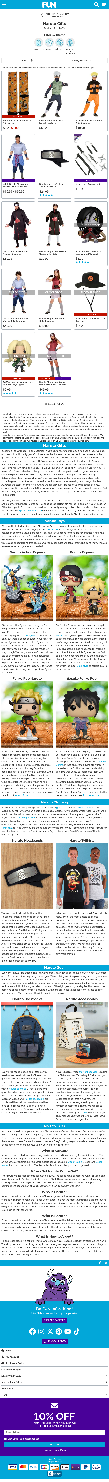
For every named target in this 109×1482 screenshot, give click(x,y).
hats (85, 1112)
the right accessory (89, 1072)
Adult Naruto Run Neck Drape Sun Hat (91, 319)
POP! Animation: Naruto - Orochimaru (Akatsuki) (88, 252)
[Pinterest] (58, 1331)
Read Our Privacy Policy (54, 1450)
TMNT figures (29, 635)
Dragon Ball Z (74, 1162)
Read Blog (56, 1341)
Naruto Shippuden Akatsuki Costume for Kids (53, 252)
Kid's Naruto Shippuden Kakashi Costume (51, 121)
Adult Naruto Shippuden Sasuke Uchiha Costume (15, 185)
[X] (50, 1331)
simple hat (7, 827)
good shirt (61, 807)
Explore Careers (54, 1320)
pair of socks (84, 807)
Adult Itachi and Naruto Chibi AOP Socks (18, 121)
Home (9, 1350)
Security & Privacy (11, 1376)
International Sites (11, 1382)
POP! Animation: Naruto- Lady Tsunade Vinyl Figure (18, 383)
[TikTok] (76, 1331)
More (4, 1395)
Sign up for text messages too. (24, 1438)
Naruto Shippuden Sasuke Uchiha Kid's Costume (16, 319)
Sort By (79, 60)
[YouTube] (67, 1331)
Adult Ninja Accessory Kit (88, 184)
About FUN (7, 1388)
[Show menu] (4, 4)
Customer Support (11, 1369)
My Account (12, 1357)
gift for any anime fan (30, 510)
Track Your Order (15, 1363)
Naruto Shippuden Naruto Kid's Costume (89, 121)
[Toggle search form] (96, 4)
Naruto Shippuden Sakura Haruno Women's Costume (52, 383)
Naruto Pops (21, 795)
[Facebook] (32, 1331)
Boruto (59, 635)
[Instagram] (41, 1331)
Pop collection (91, 795)
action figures (51, 529)
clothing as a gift (27, 817)
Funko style (82, 666)
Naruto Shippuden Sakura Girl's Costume (52, 319)
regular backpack (17, 1089)
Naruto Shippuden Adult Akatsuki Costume (15, 252)
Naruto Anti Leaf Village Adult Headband (51, 185)
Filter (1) (26, 60)
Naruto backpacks (34, 1099)
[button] (104, 4)
